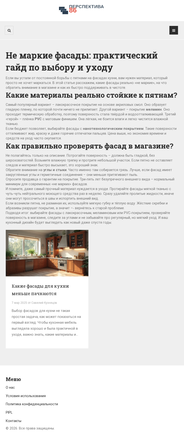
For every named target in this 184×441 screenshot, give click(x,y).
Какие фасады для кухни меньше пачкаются (40, 290)
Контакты (13, 421)
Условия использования (26, 396)
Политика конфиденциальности (32, 404)
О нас (10, 387)
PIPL (9, 412)
